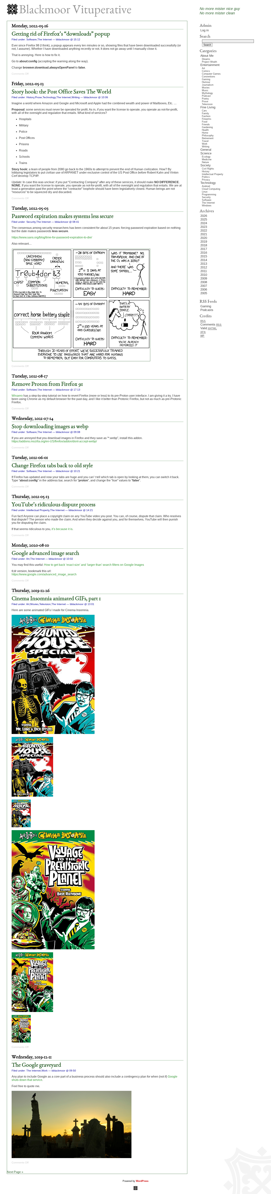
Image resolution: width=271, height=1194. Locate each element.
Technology (49, 97)
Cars (204, 110)
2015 (203, 256)
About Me (206, 55)
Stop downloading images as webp (50, 427)
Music (205, 90)
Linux (205, 191)
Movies (34, 604)
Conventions (208, 76)
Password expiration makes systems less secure (62, 217)
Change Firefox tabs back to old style (52, 466)
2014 (203, 260)
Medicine (206, 159)
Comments (211, 324)
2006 (203, 289)
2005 (203, 293)
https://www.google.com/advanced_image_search (44, 574)
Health (205, 130)
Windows (206, 205)
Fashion (206, 116)
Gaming (206, 79)
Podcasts (206, 310)
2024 (203, 223)
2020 (203, 238)
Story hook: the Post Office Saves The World (61, 92)
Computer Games (211, 73)
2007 (203, 286)
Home (205, 132)
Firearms (206, 119)
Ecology (206, 156)
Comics (206, 71)
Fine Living (207, 107)
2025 (203, 219)
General (205, 149)
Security (31, 221)
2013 (203, 263)
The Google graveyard (36, 1065)
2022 (203, 230)
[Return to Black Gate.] (135, 1189)
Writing (76, 97)
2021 (203, 234)
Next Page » (15, 1172)
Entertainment (210, 65)
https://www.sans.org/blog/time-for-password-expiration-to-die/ (52, 237)
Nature (205, 162)
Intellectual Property (37, 510)
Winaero (17, 395)
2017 (203, 249)
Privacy (206, 179)
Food (204, 121)
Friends (206, 124)
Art (27, 558)
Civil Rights (208, 168)
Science (205, 153)
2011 (203, 271)
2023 (203, 227)
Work (44, 1070)
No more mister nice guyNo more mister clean (220, 10)
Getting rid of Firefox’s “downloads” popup (61, 34)
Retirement (207, 138)
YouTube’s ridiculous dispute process (53, 505)
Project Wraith (209, 61)
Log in (204, 30)
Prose (38, 97)
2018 (203, 245)
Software (31, 39)
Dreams (206, 59)
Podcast (206, 96)
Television (45, 604)
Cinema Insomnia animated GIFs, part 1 (56, 599)
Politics (206, 177)
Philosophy (208, 135)
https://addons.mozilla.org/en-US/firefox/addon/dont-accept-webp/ (54, 441)
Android (206, 186)
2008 (203, 282)
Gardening (207, 127)
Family (205, 113)
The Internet (44, 39)
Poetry (205, 98)
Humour (206, 82)
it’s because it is (62, 529)
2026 (203, 216)
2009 (203, 278)
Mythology (207, 93)
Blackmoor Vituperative (75, 10)
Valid (208, 328)
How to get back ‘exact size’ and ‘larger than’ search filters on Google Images (94, 564)
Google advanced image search (45, 554)
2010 (203, 275)
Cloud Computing (211, 189)
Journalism (207, 84)
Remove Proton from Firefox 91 (47, 384)
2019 (203, 241)
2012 (203, 267)
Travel (205, 141)
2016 (203, 252)
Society (205, 165)
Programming (209, 194)
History (30, 97)
